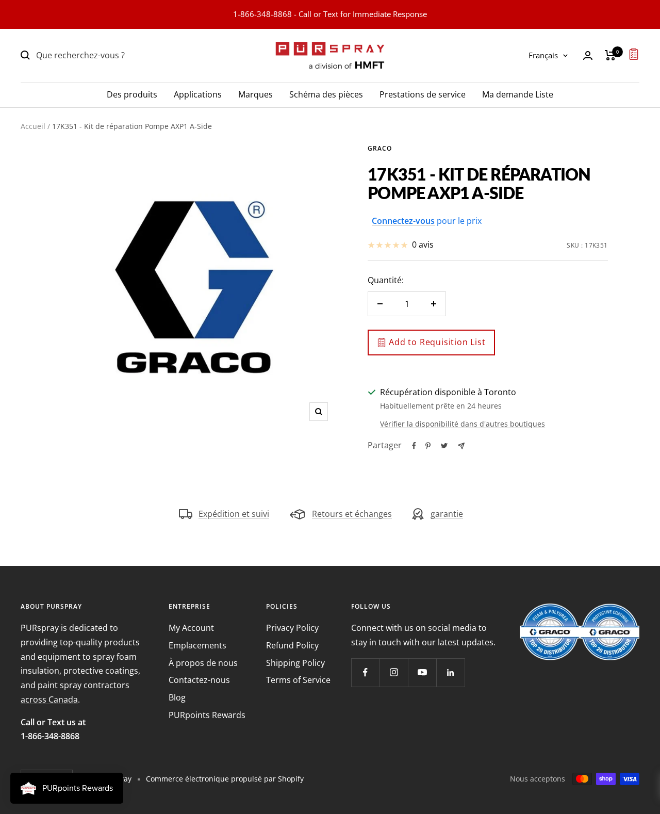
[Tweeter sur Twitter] (444, 445)
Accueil (33, 126)
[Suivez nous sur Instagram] (394, 672)
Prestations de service (423, 94)
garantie (447, 513)
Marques (255, 94)
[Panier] (610, 55)
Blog (177, 697)
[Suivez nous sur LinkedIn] (450, 672)
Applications (198, 94)
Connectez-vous (403, 220)
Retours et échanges (352, 513)
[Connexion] (587, 55)
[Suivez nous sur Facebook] (365, 672)
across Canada (49, 699)
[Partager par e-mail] (461, 446)
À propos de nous (203, 663)
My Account (191, 627)
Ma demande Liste (517, 94)
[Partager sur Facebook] (414, 445)
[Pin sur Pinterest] (428, 445)
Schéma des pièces (326, 94)
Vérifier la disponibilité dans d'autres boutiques (462, 424)
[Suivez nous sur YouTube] (422, 672)
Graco (380, 148)
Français (543, 55)
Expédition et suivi (234, 513)
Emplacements (197, 645)
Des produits (132, 94)
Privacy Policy (292, 627)
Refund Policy (292, 645)
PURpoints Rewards (207, 715)
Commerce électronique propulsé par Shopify (225, 779)
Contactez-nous (199, 680)
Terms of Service (298, 680)
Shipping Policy (295, 663)
